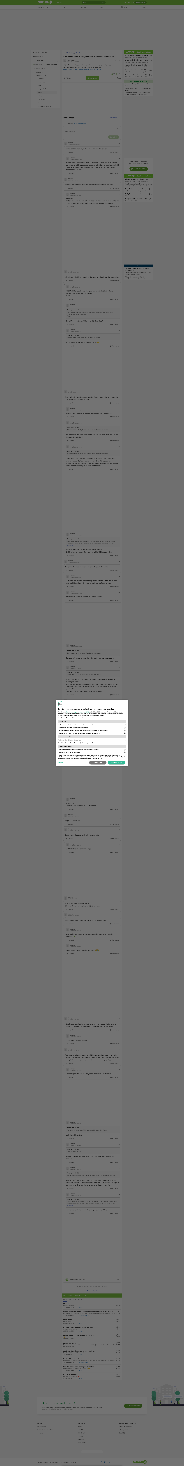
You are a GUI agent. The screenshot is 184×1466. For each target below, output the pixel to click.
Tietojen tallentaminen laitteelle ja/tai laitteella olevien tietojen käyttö (79, 733)
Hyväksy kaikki (116, 762)
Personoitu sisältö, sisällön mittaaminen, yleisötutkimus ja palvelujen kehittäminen (83, 730)
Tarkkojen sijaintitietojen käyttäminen (69, 740)
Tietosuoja (61, 762)
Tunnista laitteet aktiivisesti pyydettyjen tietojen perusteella (76, 743)
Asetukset (98, 762)
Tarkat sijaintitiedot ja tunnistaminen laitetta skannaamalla (75, 725)
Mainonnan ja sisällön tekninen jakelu (69, 752)
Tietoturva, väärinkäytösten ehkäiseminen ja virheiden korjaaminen (78, 749)
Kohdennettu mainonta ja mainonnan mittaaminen (73, 727)
